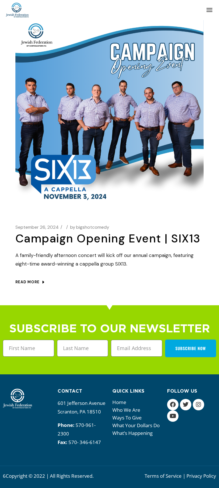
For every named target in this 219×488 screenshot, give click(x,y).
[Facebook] (173, 404)
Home (119, 402)
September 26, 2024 (37, 227)
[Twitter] (185, 404)
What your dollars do (136, 425)
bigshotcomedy (89, 227)
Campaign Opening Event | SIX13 (108, 238)
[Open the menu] (209, 10)
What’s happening (132, 433)
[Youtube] (173, 416)
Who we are (126, 410)
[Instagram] (198, 404)
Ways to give (127, 417)
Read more (27, 282)
